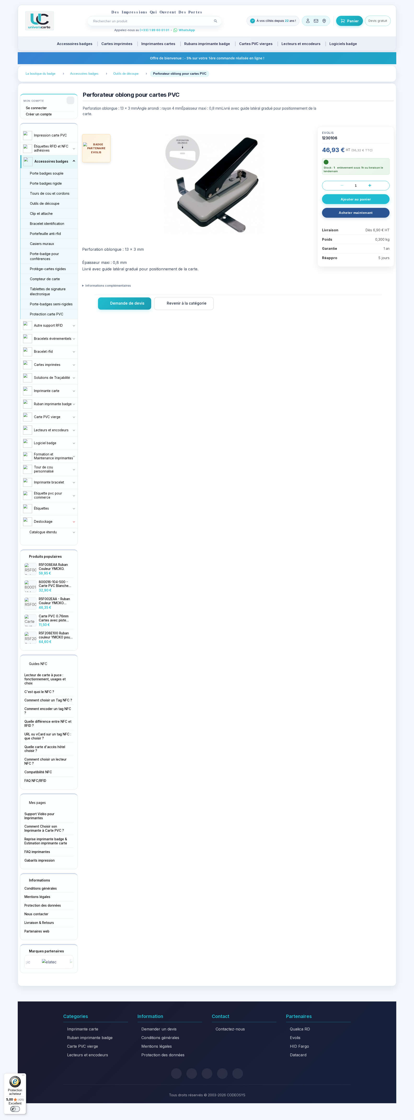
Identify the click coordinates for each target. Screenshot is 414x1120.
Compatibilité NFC (38, 772)
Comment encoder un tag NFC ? (47, 711)
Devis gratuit (377, 21)
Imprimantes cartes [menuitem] (158, 44)
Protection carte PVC (46, 314)
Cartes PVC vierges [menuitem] (255, 44)
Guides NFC (38, 664)
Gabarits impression (39, 860)
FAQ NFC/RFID (35, 781)
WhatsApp (187, 30)
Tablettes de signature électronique (48, 291)
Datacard (298, 1054)
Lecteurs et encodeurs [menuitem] (301, 44)
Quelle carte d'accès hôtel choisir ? (44, 749)
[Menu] (23, 1076)
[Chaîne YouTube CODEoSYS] (237, 1073)
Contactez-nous (230, 1029)
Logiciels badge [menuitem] (343, 44)
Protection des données (42, 905)
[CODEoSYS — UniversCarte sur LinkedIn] (222, 1073)
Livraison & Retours (39, 923)
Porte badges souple (46, 173)
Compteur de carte (45, 279)
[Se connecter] (70, 100)
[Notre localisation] (324, 21)
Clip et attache (41, 213)
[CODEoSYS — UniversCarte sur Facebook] (207, 1073)
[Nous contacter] (316, 21)
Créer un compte (39, 114)
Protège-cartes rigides (48, 269)
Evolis (295, 1037)
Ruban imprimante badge (90, 1037)
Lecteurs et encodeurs (87, 1054)
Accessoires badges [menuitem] (74, 44)
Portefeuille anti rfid (45, 234)
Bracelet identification (47, 224)
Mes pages (37, 803)
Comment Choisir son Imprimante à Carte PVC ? (44, 828)
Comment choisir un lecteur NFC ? (45, 761)
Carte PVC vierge (82, 1046)
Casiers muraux (42, 244)
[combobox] (151, 21)
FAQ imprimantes (37, 852)
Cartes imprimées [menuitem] (116, 44)
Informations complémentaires (108, 285)
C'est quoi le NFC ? (39, 692)
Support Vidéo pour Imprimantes (39, 816)
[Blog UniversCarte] (191, 1073)
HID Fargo (299, 1046)
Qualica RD (300, 1029)
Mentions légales (37, 897)
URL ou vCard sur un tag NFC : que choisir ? (47, 736)
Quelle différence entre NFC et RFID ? (47, 724)
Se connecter (36, 108)
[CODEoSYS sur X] (176, 1073)
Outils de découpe (44, 203)
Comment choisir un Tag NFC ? (48, 700)
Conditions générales (40, 888)
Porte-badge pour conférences (44, 256)
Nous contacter (36, 914)
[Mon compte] (308, 21)
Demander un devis (159, 1029)
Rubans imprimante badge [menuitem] (207, 44)
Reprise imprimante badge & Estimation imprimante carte (45, 841)
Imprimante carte (82, 1029)
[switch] (15, 1109)
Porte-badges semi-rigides (51, 304)
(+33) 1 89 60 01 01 (154, 30)
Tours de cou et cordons (49, 193)
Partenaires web (36, 931)
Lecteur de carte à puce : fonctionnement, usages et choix (45, 679)
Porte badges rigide (46, 183)
